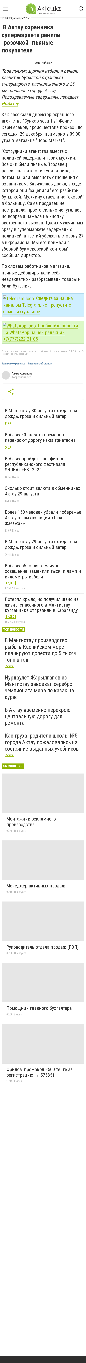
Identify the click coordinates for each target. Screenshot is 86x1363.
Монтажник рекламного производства (31, 821)
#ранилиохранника (13, 363)
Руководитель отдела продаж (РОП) (42, 947)
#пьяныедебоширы (40, 363)
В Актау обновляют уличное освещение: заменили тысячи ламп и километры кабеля (43, 571)
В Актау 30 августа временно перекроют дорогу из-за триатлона (40, 437)
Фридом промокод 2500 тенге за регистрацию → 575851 (39, 1072)
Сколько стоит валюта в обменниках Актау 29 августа (42, 491)
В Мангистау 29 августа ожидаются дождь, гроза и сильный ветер (41, 544)
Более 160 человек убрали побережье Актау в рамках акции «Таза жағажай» (43, 517)
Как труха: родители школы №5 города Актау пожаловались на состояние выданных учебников (42, 742)
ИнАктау (10, 103)
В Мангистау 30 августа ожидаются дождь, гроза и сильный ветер (41, 413)
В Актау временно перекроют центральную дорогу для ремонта (39, 716)
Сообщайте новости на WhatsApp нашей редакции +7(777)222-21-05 (40, 332)
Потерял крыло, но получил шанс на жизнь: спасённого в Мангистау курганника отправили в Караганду (42, 605)
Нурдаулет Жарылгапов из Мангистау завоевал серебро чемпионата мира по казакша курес (39, 687)
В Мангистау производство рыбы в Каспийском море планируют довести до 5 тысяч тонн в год (40, 650)
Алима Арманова (22, 373)
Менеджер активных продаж (35, 886)
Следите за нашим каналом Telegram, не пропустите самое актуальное (38, 305)
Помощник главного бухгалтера (39, 1008)
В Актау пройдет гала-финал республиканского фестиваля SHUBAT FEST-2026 (35, 464)
